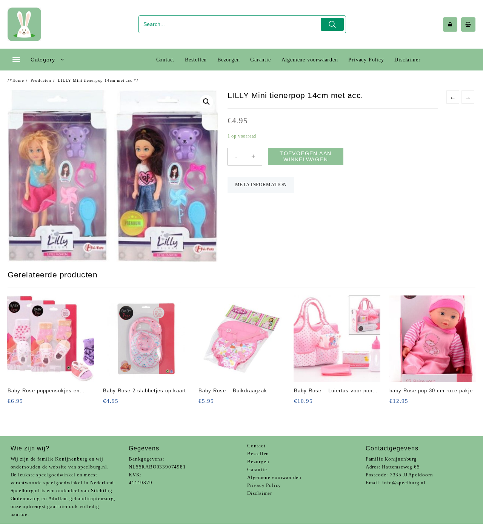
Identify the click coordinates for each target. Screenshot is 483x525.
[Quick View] (28, 403)
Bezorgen (258, 461)
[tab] (261, 185)
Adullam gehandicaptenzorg (81, 498)
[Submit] (332, 24)
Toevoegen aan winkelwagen (305, 156)
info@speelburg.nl (404, 482)
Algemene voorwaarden (274, 477)
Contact (256, 445)
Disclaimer (259, 493)
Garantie (257, 469)
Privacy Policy (264, 485)
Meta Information (260, 184)
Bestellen (258, 453)
